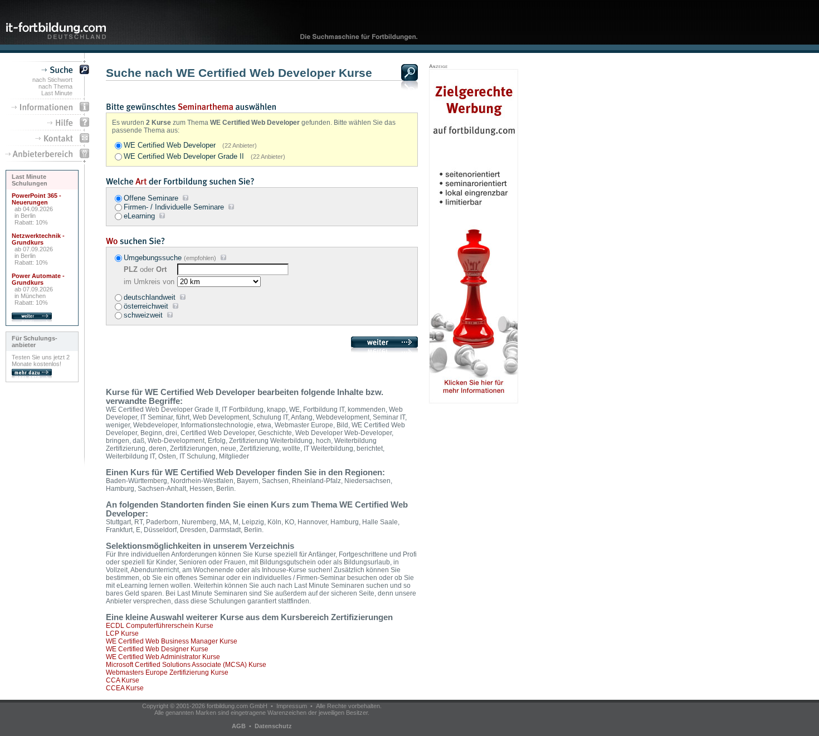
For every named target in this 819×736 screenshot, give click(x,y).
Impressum (291, 706)
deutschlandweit (150, 297)
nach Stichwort (52, 79)
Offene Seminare (151, 198)
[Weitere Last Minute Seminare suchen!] (32, 320)
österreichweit (146, 306)
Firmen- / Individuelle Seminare (174, 207)
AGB (239, 726)
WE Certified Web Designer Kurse (157, 649)
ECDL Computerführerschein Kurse (159, 626)
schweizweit (143, 315)
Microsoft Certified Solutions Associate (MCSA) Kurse (186, 665)
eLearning (139, 216)
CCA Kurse (122, 680)
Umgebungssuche (153, 258)
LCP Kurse (122, 633)
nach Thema (55, 86)
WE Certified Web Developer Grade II (204, 156)
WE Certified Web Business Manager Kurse (171, 641)
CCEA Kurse (125, 688)
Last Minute (56, 93)
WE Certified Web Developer (190, 145)
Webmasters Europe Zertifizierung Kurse (167, 672)
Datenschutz (273, 726)
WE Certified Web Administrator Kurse (163, 657)
